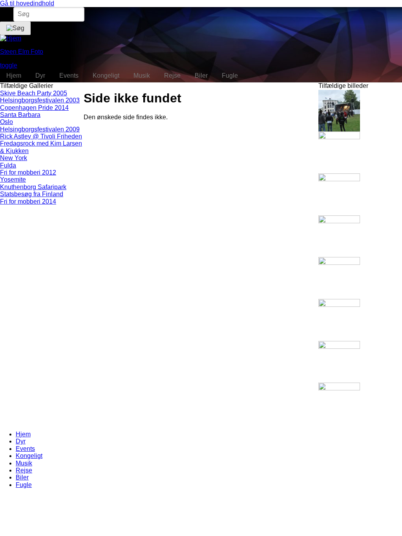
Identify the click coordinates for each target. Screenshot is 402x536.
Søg (6, 14)
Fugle (24, 484)
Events (25, 448)
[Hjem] (10, 38)
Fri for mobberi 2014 (28, 201)
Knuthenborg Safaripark (33, 187)
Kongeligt (29, 455)
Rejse (24, 470)
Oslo (6, 122)
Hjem (23, 434)
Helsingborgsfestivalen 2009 (40, 129)
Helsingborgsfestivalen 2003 (40, 100)
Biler (22, 477)
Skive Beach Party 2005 (33, 93)
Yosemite (13, 179)
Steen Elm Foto (21, 51)
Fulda (8, 165)
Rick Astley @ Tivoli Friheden (41, 136)
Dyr (21, 441)
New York (13, 158)
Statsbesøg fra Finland (31, 194)
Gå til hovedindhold (27, 3)
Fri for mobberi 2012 (28, 172)
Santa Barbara (20, 114)
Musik (24, 463)
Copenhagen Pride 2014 (34, 107)
